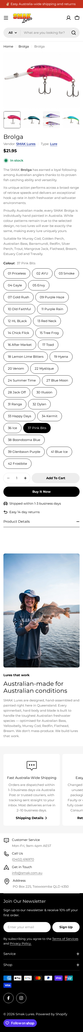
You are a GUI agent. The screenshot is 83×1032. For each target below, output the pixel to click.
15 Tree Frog (49, 333)
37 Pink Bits (37, 428)
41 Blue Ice (59, 452)
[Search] (73, 32)
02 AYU (42, 273)
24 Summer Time (22, 380)
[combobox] (41, 33)
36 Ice (12, 428)
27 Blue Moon (57, 380)
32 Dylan (39, 404)
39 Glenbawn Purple (24, 452)
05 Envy (39, 285)
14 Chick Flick (18, 333)
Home (8, 46)
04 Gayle (15, 285)
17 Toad (48, 345)
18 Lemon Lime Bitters (25, 357)
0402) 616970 (23, 859)
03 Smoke (66, 273)
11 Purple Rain (52, 309)
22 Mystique (44, 368)
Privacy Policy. (20, 943)
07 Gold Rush (18, 297)
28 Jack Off (17, 392)
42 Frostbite (17, 464)
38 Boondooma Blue (24, 440)
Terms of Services (65, 939)
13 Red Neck (46, 321)
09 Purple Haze (52, 297)
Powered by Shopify (51, 1014)
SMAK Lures (26, 144)
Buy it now (41, 492)
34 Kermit (49, 416)
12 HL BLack (17, 321)
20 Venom (16, 368)
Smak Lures (25, 1014)
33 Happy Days (19, 416)
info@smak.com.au (27, 873)
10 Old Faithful (19, 309)
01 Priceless (17, 273)
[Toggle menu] (6, 17)
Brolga (24, 46)
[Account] (68, 17)
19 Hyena (61, 357)
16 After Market (20, 345)
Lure (53, 144)
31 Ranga (15, 404)
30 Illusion (44, 392)
